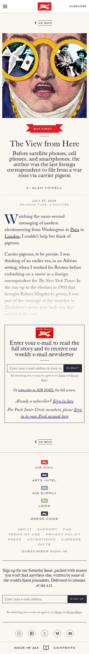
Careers (71, 539)
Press (15, 539)
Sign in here (63, 402)
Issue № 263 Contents (45, 648)
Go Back (45, 23)
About (24, 529)
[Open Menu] (5, 6)
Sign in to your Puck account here (51, 413)
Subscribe (78, 6)
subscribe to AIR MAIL (36, 391)
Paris (74, 230)
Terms (62, 376)
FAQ (67, 529)
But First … (45, 129)
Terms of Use (24, 534)
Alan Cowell (47, 188)
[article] (44, 232)
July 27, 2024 (44, 201)
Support (47, 529)
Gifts (44, 544)
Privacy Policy (63, 534)
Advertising (41, 539)
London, (13, 237)
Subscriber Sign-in (44, 551)
